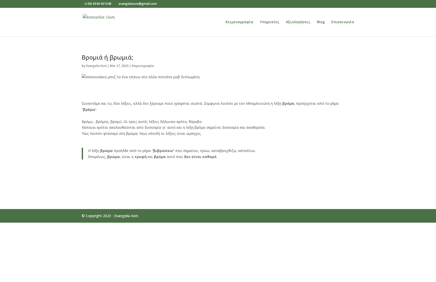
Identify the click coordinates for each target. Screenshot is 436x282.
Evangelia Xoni (96, 66)
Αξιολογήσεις (298, 22)
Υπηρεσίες (269, 22)
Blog (321, 22)
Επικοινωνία (342, 22)
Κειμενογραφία (239, 22)
